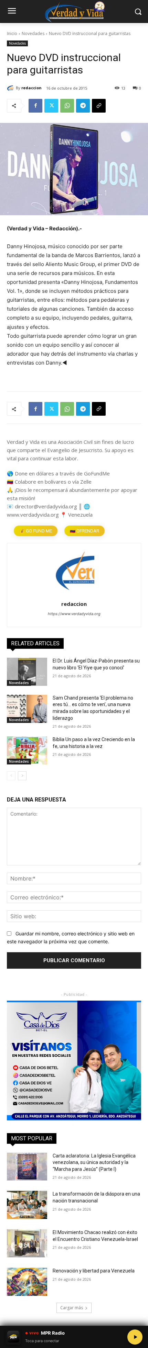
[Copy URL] (99, 106)
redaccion (31, 87)
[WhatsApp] (67, 106)
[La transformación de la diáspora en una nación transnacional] (27, 1205)
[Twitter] (51, 106)
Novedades (33, 33)
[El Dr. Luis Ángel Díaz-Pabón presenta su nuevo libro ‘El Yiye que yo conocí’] (27, 672)
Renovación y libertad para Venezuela (94, 1271)
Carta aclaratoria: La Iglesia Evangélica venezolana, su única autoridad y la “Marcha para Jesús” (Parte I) (94, 1162)
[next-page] (22, 775)
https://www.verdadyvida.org (74, 613)
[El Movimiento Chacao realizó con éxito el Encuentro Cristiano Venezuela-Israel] (27, 1243)
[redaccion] (11, 87)
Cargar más (71, 1308)
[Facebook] (35, 106)
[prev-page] (11, 775)
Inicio (12, 33)
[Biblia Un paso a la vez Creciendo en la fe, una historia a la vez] (27, 750)
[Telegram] (83, 106)
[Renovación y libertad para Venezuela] (27, 1282)
